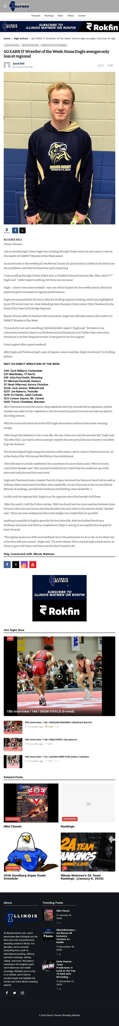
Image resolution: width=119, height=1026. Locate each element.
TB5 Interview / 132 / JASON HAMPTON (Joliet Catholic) (57, 756)
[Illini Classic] (31, 802)
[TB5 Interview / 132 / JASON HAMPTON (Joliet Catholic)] (13, 761)
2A (65, 868)
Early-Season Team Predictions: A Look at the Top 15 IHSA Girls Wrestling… (65, 969)
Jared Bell (18, 63)
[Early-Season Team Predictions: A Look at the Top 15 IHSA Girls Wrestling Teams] (48, 965)
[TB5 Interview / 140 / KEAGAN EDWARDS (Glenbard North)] (13, 727)
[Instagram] (24, 564)
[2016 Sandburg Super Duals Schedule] (31, 852)
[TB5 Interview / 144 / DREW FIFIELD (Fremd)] (59, 676)
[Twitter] (14, 993)
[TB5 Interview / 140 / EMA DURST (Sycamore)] (13, 744)
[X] (15, 564)
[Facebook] (7, 564)
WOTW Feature (30, 45)
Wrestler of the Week (54, 45)
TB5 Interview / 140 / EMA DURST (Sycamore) (51, 739)
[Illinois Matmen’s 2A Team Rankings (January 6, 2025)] (88, 852)
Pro (10, 638)
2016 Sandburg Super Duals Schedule (25, 877)
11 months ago (35, 726)
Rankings (68, 826)
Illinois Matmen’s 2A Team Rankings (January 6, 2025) (82, 877)
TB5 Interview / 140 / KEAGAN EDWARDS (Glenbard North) (58, 722)
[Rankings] (88, 802)
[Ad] (59, 26)
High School (12, 45)
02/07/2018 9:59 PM (23, 67)
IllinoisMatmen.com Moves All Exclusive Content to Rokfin (65, 936)
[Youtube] (32, 564)
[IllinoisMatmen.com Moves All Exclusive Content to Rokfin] (48, 934)
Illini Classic (13, 826)
